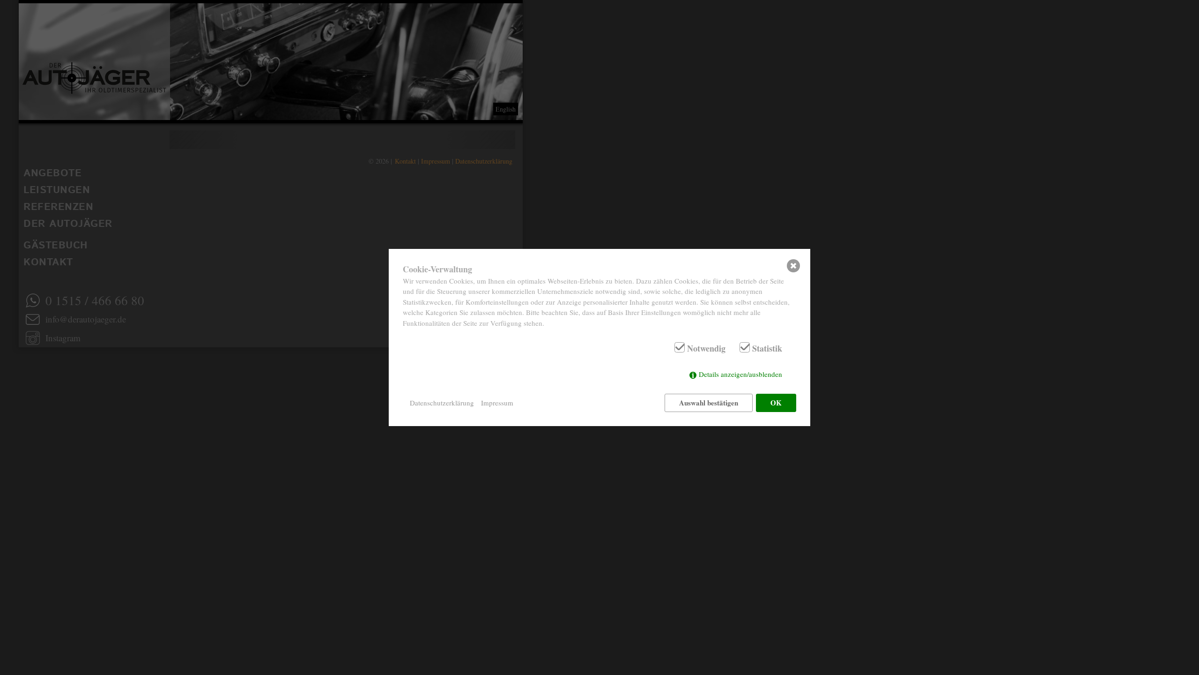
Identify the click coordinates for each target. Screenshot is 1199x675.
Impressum (497, 402)
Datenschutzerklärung (442, 402)
